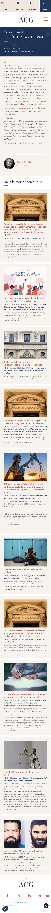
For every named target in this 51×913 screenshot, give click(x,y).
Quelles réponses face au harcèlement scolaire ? (23, 571)
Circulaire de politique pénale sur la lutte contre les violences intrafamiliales (24, 300)
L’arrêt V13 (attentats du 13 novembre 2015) (22, 773)
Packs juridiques (32, 6)
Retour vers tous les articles (15, 32)
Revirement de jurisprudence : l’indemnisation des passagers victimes (23, 364)
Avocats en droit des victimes (23, 51)
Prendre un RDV (8, 6)
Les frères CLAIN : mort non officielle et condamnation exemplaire (23, 852)
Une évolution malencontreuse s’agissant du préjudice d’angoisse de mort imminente (25, 422)
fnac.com (27, 143)
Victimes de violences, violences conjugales (28, 309)
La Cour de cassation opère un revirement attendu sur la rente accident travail (25, 696)
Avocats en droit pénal (27, 498)
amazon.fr (38, 143)
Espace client (46, 6)
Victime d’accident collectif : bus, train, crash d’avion (22, 434)
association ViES (26, 108)
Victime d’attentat (30, 431)
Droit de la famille (39, 304)
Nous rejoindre (19, 6)
